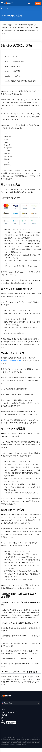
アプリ (3, 723)
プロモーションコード (9, 715)
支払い (3, 712)
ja (31, 3)
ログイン (4, 717)
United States (9, 705)
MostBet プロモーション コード (12, 361)
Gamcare (7, 748)
